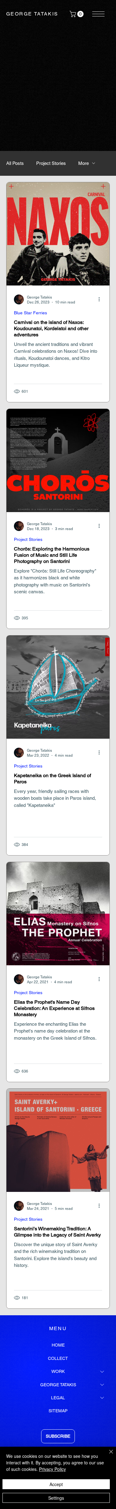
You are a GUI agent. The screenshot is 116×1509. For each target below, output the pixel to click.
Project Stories (51, 163)
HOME (58, 1345)
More (83, 163)
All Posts (15, 163)
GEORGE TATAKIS (32, 14)
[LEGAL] (102, 1397)
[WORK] (102, 1371)
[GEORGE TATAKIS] (102, 1384)
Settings (56, 1498)
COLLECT (58, 1358)
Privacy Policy (52, 1469)
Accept (56, 1484)
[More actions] (101, 299)
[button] (77, 14)
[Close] (107, 1455)
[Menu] (99, 14)
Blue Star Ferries (30, 312)
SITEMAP (58, 1410)
